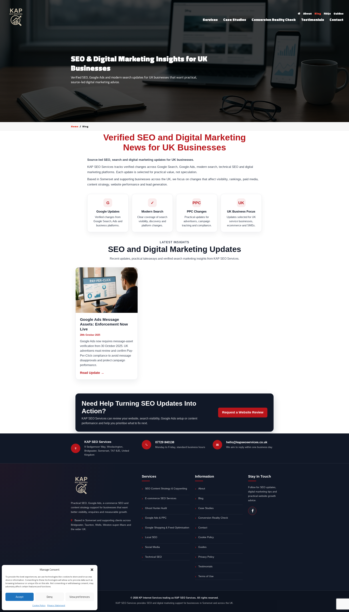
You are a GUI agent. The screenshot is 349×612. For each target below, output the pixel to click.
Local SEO (151, 537)
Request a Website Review (242, 412)
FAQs (327, 13)
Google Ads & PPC (156, 517)
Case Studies (234, 19)
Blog (317, 13)
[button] (92, 569)
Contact (336, 19)
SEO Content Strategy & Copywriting (166, 488)
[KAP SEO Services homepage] (81, 484)
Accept (20, 597)
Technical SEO (153, 556)
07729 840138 (164, 442)
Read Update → (92, 373)
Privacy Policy (206, 556)
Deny (50, 597)
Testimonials (312, 19)
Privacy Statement (56, 605)
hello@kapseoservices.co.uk (246, 442)
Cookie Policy (38, 605)
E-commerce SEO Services (160, 498)
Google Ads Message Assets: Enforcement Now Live (104, 324)
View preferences (79, 597)
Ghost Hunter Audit (156, 508)
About (307, 13)
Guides (339, 13)
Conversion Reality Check (274, 19)
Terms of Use (206, 576)
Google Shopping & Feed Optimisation (167, 527)
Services (210, 19)
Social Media (152, 547)
